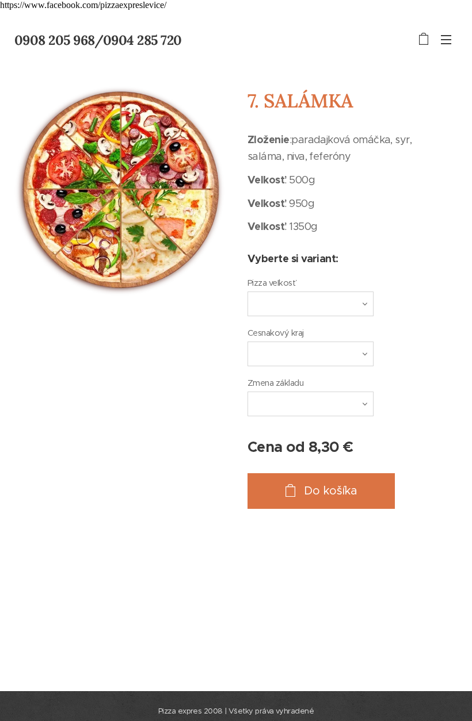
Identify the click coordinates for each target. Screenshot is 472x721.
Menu (446, 39)
